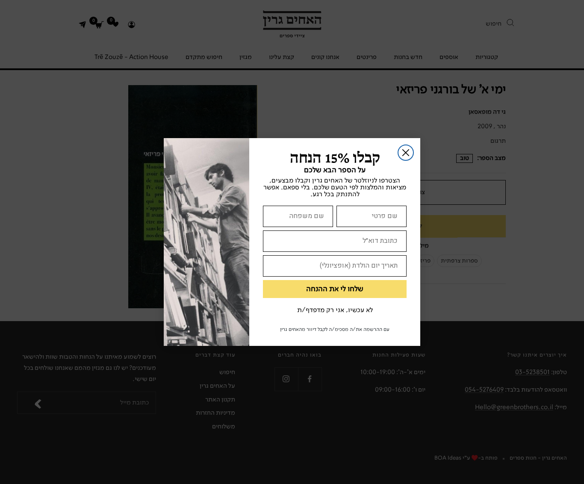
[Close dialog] (405, 152)
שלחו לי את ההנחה (334, 289)
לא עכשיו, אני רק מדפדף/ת (335, 310)
